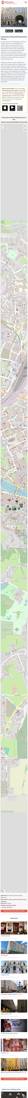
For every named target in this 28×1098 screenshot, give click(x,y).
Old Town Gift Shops (7, 907)
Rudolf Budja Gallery (5, 936)
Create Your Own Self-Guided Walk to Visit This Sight (14, 122)
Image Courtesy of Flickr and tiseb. (7, 1055)
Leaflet (13, 891)
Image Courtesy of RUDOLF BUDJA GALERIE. (9, 938)
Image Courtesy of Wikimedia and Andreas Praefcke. (10, 84)
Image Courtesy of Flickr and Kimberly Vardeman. (10, 1075)
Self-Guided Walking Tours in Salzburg (13, 89)
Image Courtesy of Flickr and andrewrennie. (9, 1035)
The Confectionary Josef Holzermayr (9, 1033)
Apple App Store (19, 94)
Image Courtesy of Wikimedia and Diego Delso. (9, 957)
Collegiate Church (5, 975)
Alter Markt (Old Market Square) (8, 994)
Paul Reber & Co (4, 1053)
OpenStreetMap (19, 891)
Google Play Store (6, 96)
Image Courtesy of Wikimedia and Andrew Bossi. (10, 1016)
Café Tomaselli (4, 955)
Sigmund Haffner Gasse (6, 1014)
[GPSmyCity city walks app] (9, 2)
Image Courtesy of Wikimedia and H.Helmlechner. (10, 977)
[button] (14, 508)
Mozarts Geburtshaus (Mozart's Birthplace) (11, 1072)
